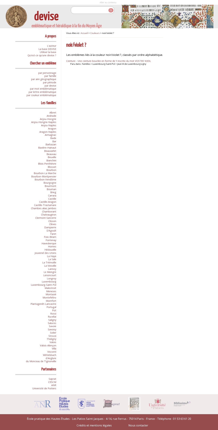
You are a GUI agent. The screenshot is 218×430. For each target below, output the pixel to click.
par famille (50, 76)
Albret (52, 112)
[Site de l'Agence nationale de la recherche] (42, 406)
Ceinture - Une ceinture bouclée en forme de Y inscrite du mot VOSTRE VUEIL (108, 61)
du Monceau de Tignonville (41, 361)
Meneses (51, 291)
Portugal (51, 307)
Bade (53, 138)
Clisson (52, 221)
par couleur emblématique (41, 95)
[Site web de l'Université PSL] (86, 408)
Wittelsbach (49, 355)
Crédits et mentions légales (94, 425)
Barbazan (50, 144)
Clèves (52, 224)
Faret (53, 233)
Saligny (52, 319)
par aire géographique (43, 79)
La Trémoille (49, 262)
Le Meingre (50, 272)
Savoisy (52, 329)
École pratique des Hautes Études (48, 419)
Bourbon (51, 170)
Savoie (52, 326)
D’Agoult (51, 230)
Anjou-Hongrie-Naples (43, 122)
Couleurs (95, 33)
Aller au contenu (108, 2)
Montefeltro (49, 297)
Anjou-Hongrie (48, 119)
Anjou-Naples (48, 125)
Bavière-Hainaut (47, 147)
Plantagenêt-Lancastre (43, 303)
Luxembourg (49, 281)
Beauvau (51, 154)
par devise (50, 85)
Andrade (51, 115)
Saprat (52, 378)
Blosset (52, 166)
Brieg (53, 192)
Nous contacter (138, 425)
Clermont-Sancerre (45, 217)
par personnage (47, 72)
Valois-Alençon (48, 345)
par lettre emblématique (42, 92)
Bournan (51, 189)
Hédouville (50, 249)
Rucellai (52, 316)
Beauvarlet (50, 150)
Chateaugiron (48, 214)
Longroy (51, 278)
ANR (53, 385)
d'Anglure (51, 358)
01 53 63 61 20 (182, 419)
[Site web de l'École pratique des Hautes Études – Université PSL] (64, 409)
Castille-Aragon (47, 201)
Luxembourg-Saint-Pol (43, 284)
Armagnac (50, 134)
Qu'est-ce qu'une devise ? (42, 55)
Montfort (51, 300)
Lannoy (52, 269)
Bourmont (50, 186)
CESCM (52, 382)
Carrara (52, 195)
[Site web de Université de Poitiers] (157, 408)
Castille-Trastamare (45, 205)
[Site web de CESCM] (134, 409)
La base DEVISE (47, 49)
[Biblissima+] (182, 405)
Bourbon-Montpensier (43, 176)
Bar (54, 141)
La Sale (52, 259)
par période (49, 82)
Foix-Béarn (50, 237)
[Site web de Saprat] (111, 407)
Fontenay (51, 240)
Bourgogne (49, 182)
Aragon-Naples (47, 131)
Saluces (52, 323)
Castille (52, 198)
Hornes (52, 246)
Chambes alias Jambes (43, 208)
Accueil (84, 33)
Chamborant (49, 211)
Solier (53, 332)
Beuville (52, 157)
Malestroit (50, 288)
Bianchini (51, 160)
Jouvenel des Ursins (45, 253)
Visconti (51, 351)
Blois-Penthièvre (47, 163)
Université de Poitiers (44, 388)
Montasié (51, 294)
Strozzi (52, 335)
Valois (53, 342)
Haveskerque (49, 243)
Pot (54, 310)
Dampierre (50, 227)
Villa (54, 348)
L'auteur (51, 45)
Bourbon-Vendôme (45, 179)
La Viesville (50, 265)
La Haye (51, 256)
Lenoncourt (49, 275)
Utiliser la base (48, 52)
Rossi (53, 313)
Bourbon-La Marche (45, 173)
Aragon (52, 128)
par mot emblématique (43, 88)
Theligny (51, 339)
